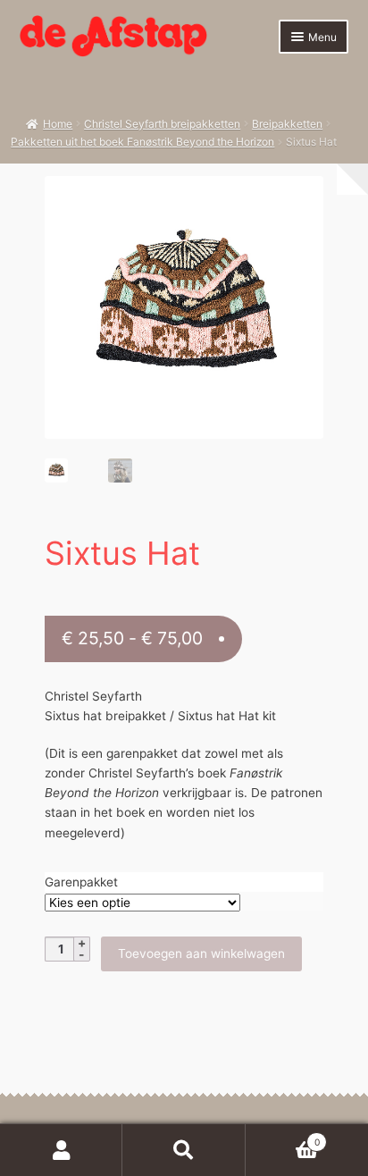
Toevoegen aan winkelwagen (201, 953)
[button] (301, 199)
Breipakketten (287, 123)
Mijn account (61, 1150)
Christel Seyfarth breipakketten (162, 123)
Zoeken (183, 1150)
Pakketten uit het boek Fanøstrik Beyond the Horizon (142, 141)
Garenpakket (81, 882)
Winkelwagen (283, 1137)
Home (57, 123)
